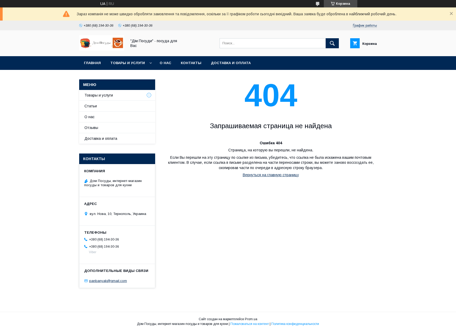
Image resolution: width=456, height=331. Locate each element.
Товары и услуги (127, 63)
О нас (165, 63)
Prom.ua (251, 319)
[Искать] (332, 43)
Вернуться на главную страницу (271, 175)
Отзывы (91, 128)
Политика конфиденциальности (295, 324)
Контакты (191, 63)
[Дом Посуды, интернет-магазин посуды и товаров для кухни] (101, 49)
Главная (92, 63)
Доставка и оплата (231, 63)
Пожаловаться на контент (249, 324)
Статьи (90, 106)
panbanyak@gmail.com (108, 281)
